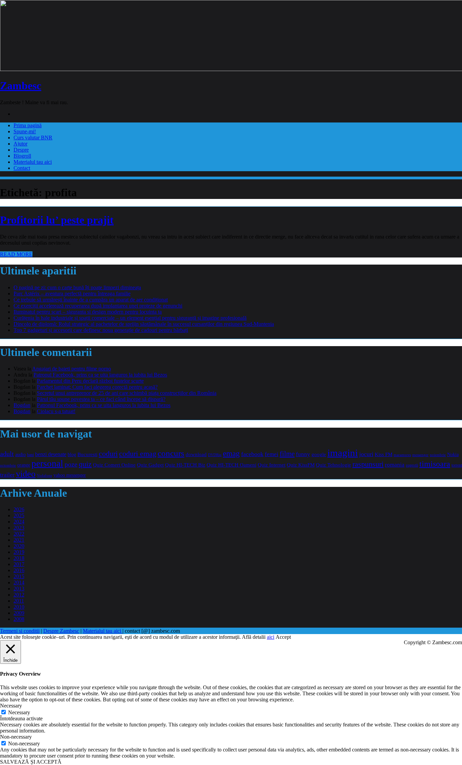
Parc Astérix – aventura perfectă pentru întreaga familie (72, 293)
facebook (252, 454)
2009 (19, 613)
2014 (19, 582)
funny (303, 454)
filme (287, 453)
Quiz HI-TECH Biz (185, 465)
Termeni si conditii (20, 631)
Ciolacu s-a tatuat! (56, 411)
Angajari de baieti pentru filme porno (71, 369)
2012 (19, 595)
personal (47, 463)
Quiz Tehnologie (333, 465)
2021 (19, 540)
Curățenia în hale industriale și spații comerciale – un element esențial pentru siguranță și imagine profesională (130, 318)
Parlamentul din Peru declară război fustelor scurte (90, 381)
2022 (19, 534)
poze (71, 464)
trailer (7, 474)
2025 (19, 515)
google (318, 454)
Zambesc (20, 86)
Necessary (19, 712)
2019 (19, 552)
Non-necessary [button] (16, 737)
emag (231, 453)
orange (23, 465)
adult (7, 453)
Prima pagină (28, 125)
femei (271, 454)
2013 (19, 588)
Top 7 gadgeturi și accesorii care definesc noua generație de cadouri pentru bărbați (101, 330)
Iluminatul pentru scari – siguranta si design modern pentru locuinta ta (88, 312)
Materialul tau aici (33, 162)
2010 (19, 607)
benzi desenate (50, 454)
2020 (19, 546)
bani (30, 455)
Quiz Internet (271, 465)
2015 (19, 576)
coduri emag (137, 453)
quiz (85, 464)
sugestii (412, 465)
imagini (342, 452)
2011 (19, 601)
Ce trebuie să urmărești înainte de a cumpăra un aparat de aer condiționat (91, 299)
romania (395, 465)
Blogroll (22, 156)
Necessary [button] (11, 705)
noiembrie (438, 455)
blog (72, 454)
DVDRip (215, 455)
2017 (19, 564)
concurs (171, 453)
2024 (19, 521)
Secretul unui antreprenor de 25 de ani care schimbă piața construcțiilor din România (126, 393)
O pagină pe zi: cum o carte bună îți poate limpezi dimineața (77, 287)
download (196, 454)
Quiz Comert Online (114, 465)
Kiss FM (383, 454)
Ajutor (20, 144)
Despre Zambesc (61, 631)
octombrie (8, 465)
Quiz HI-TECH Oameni (231, 465)
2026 (19, 509)
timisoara (434, 463)
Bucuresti (87, 454)
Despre (21, 150)
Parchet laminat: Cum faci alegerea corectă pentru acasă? (97, 387)
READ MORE (16, 254)
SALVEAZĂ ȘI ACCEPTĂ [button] (31, 762)
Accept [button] (283, 637)
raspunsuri (368, 464)
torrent (457, 465)
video (26, 474)
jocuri (366, 454)
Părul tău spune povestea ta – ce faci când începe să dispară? (101, 399)
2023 (19, 528)
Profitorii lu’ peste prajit (57, 220)
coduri (108, 454)
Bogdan (22, 405)
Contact (22, 168)
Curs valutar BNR (33, 137)
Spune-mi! (25, 131)
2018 (19, 558)
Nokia (453, 454)
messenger (420, 455)
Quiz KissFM (301, 465)
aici (270, 637)
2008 (19, 619)
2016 (19, 570)
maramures (402, 455)
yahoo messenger (69, 475)
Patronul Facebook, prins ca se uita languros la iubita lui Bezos (100, 375)
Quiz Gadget (150, 465)
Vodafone (44, 475)
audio (20, 454)
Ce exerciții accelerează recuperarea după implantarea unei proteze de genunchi (98, 306)
